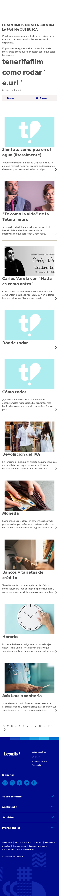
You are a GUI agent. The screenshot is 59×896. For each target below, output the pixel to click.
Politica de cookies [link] (25, 849)
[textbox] (20, 98)
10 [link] (40, 725)
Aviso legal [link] (7, 842)
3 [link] (12, 725)
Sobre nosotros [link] (39, 752)
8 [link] (31, 725)
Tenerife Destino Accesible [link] (39, 763)
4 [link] (15, 725)
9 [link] (35, 725)
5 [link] (19, 725)
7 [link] (27, 725)
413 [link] (50, 725)
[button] (41, 98)
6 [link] (23, 725)
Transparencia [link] (19, 846)
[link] (29, 144)
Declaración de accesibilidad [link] (28, 842)
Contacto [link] (36, 756)
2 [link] (8, 725)
